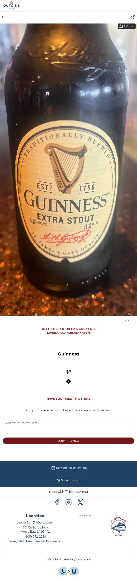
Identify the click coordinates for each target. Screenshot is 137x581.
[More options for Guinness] (127, 321)
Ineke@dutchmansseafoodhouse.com (35, 541)
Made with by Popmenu (45, 491)
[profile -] (123, 5)
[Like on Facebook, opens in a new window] (57, 503)
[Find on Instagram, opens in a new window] (68, 503)
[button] (4, 17)
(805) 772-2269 (35, 536)
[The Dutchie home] (19, 5)
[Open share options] (133, 17)
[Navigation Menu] (132, 5)
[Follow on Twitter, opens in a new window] (80, 503)
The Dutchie (118, 526)
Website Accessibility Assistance (69, 559)
